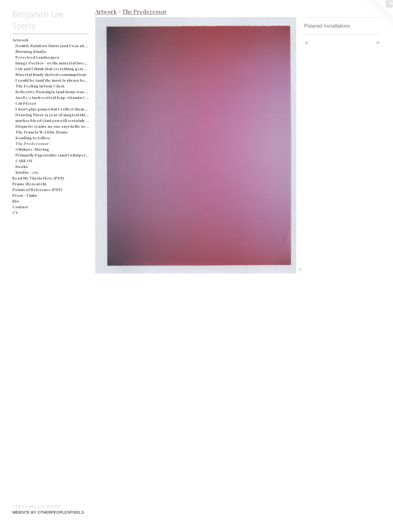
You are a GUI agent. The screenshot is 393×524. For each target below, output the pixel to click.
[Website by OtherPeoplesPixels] (377, 15)
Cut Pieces (25, 103)
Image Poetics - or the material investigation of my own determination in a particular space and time (52, 63)
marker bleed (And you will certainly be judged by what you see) (52, 120)
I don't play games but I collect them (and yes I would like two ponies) (52, 109)
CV (15, 212)
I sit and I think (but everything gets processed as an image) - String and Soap (52, 68)
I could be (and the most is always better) (52, 80)
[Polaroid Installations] (195, 145)
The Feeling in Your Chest (39, 86)
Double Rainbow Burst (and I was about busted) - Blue (52, 45)
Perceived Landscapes (37, 57)
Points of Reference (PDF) (37, 189)
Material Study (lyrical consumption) (50, 74)
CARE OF (24, 160)
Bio (15, 201)
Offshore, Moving (32, 149)
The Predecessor (32, 143)
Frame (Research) (29, 183)
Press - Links (24, 195)
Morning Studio (30, 51)
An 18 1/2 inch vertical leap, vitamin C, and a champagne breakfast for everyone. (52, 97)
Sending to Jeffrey (32, 137)
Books (21, 166)
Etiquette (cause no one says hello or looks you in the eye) (52, 126)
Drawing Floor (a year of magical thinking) (52, 114)
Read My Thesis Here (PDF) (38, 178)
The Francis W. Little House (41, 132)
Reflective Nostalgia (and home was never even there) (52, 91)
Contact (20, 206)
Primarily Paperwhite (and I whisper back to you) (52, 155)
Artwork (20, 40)
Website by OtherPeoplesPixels (48, 512)
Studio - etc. (27, 172)
